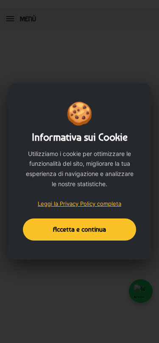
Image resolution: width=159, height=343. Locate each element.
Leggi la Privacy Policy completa (79, 203)
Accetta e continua (79, 229)
